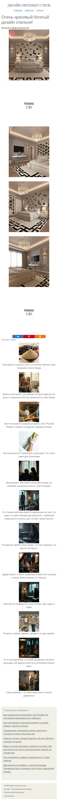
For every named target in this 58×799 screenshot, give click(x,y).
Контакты (7, 789)
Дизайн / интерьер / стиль (28, 5)
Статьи (39, 10)
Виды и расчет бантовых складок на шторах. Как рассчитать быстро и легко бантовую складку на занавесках (27, 749)
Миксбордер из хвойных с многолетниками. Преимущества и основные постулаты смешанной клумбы (28, 768)
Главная (18, 10)
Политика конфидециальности (14, 792)
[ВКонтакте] (17, 336)
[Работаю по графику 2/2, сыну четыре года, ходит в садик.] (29, 600)
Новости (29, 10)
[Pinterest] (29, 336)
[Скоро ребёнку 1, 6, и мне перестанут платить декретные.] (29, 689)
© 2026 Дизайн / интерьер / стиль (15, 785)
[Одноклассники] (40, 336)
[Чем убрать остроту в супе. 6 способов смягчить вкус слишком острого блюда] (29, 361)
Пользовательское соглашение (21, 789)
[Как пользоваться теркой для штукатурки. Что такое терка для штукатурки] (29, 449)
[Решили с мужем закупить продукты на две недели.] (29, 630)
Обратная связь (9, 796)
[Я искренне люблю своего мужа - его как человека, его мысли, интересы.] (29, 541)
